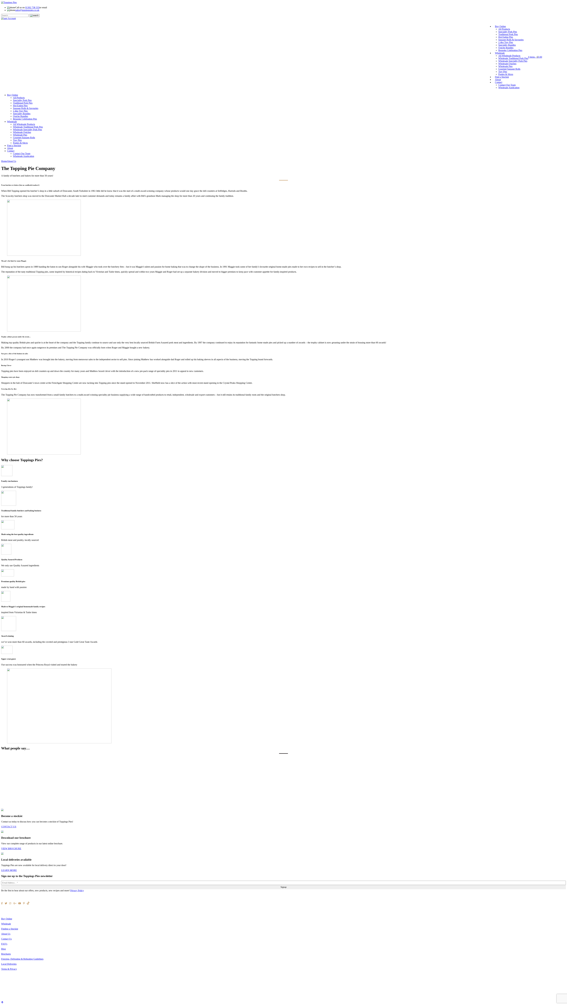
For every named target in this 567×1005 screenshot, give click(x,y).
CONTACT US (8, 826)
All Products (504, 29)
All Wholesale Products (509, 55)
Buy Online (500, 26)
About (498, 79)
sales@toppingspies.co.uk (27, 10)
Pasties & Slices (505, 74)
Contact (498, 82)
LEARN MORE (9, 870)
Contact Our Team (507, 85)
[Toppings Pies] (9, 2)
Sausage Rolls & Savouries (511, 39)
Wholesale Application (508, 87)
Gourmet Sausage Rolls (509, 69)
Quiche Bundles (505, 47)
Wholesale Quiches (507, 63)
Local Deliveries (9, 964)
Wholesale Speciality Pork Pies (512, 61)
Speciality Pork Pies (507, 31)
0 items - (535, 57)
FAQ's (4, 944)
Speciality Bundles (507, 45)
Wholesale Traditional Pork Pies (513, 58)
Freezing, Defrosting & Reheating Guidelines (22, 959)
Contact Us (6, 939)
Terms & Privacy (9, 969)
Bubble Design (15, 911)
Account (11, 18)
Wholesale (500, 53)
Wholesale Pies (505, 66)
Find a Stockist (502, 77)
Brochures (6, 954)
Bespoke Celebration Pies (510, 50)
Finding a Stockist (9, 929)
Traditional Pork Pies (508, 34)
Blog (3, 949)
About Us (5, 934)
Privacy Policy (77, 890)
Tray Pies (502, 71)
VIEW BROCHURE (11, 848)
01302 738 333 (32, 7)
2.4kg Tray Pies (505, 42)
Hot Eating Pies (505, 37)
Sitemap (5, 913)
